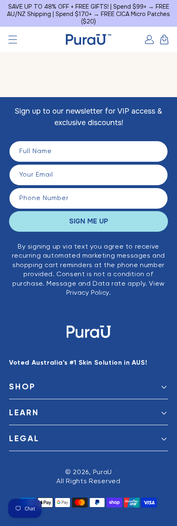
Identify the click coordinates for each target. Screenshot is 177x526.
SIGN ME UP (88, 221)
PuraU (102, 472)
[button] (12, 39)
